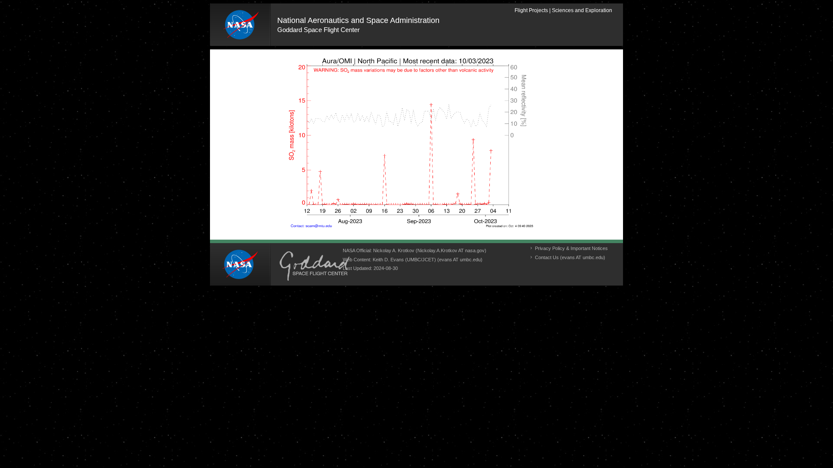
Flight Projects (531, 10)
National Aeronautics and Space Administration (358, 20)
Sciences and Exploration (582, 10)
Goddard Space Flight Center (318, 29)
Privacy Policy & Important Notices (571, 248)
